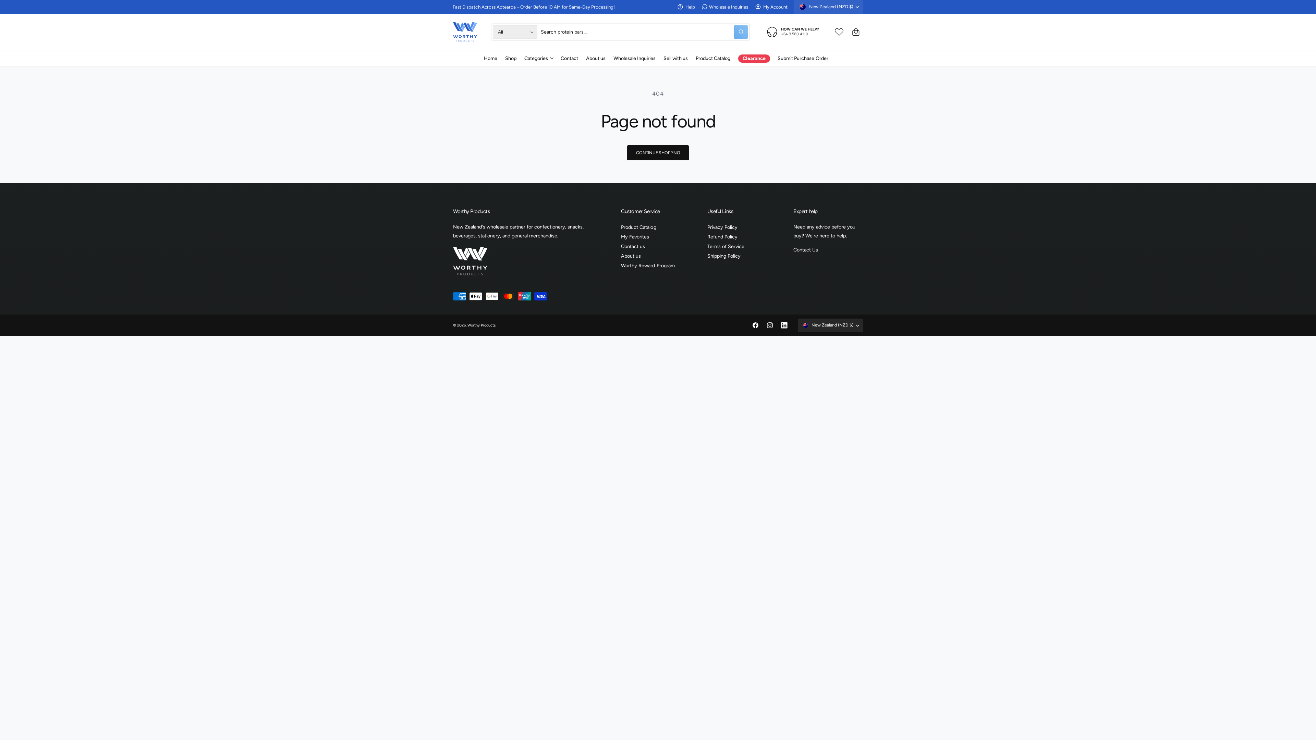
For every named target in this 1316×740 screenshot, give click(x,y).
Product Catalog (638, 227)
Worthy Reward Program (647, 265)
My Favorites (635, 237)
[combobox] (644, 32)
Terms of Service (725, 246)
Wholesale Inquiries (728, 7)
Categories (536, 58)
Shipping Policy (724, 256)
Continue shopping (658, 152)
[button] (538, 58)
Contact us (633, 246)
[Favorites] (839, 32)
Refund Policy (722, 237)
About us (631, 256)
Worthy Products (481, 325)
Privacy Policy (722, 227)
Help (690, 7)
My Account (775, 7)
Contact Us (805, 250)
